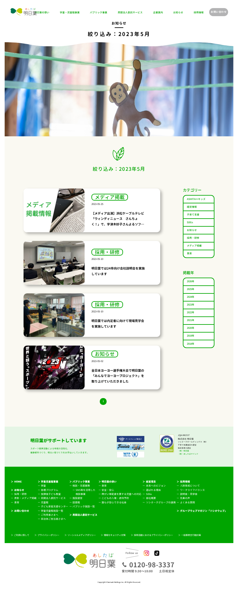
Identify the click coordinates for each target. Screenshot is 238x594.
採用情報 (199, 12)
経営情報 (192, 207)
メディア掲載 (194, 245)
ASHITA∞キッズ (196, 199)
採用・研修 (193, 238)
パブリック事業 (98, 12)
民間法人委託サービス (130, 12)
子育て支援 (193, 214)
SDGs (190, 222)
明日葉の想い (41, 12)
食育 (189, 253)
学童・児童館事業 (70, 12)
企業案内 (158, 12)
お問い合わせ (219, 12)
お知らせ (178, 12)
